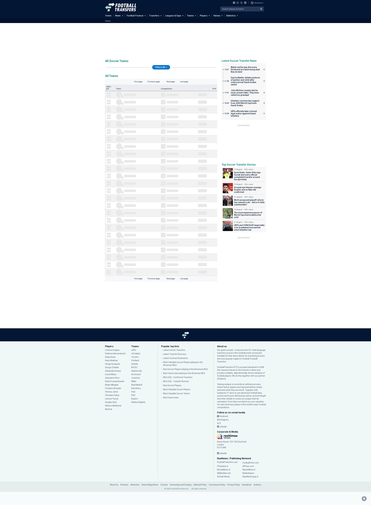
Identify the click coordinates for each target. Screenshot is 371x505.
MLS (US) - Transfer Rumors (176, 381)
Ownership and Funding (180, 485)
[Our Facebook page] (233, 3)
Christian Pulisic (112, 395)
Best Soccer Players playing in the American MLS (185, 369)
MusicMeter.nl (248, 470)
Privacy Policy (233, 485)
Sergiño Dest (111, 402)
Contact (164, 485)
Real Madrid (136, 385)
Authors (257, 485)
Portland (135, 360)
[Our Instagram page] (237, 3)
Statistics (231, 15)
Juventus (135, 378)
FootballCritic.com (250, 463)
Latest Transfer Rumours (174, 354)
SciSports (221, 379)
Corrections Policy (217, 485)
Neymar (108, 409)
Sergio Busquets (112, 364)
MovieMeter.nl (223, 470)
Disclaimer (247, 485)
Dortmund (136, 374)
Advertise (135, 485)
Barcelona (136, 388)
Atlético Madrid (138, 402)
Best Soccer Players (172, 385)
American (258, 3)
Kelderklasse (248, 473)
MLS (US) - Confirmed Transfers (177, 377)
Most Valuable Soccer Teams (176, 393)
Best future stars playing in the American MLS (184, 373)
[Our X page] (241, 3)
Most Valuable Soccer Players (176, 389)
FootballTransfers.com (227, 462)
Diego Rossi (110, 357)
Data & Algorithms (150, 485)
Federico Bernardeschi (115, 353)
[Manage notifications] (364, 498)
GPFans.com (248, 466)
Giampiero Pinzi (112, 378)
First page (138, 82)
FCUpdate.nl (222, 466)
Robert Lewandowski (114, 381)
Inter (133, 392)
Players (204, 15)
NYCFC (134, 367)
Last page (184, 82)
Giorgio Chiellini (112, 367)
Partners (124, 485)
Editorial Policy (200, 485)
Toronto (135, 357)
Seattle (134, 364)
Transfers (154, 15)
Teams (190, 15)
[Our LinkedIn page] (244, 3)
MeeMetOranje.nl (250, 476)
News (118, 15)
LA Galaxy (135, 353)
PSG (133, 395)
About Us (114, 485)
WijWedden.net (224, 473)
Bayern (134, 399)
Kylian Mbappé (112, 385)
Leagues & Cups (173, 15)
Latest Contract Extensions (175, 358)
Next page (171, 82)
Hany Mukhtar (111, 360)
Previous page (154, 82)
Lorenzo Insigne (112, 350)
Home (108, 15)
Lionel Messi (111, 374)
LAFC (133, 350)
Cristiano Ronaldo (113, 388)
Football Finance (135, 15)
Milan (133, 381)
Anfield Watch (223, 476)
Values (216, 15)
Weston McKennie (113, 405)
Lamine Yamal (111, 399)
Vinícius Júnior (111, 392)
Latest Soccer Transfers (174, 350)
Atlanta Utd (136, 371)
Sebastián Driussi (113, 371)
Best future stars (171, 397)
